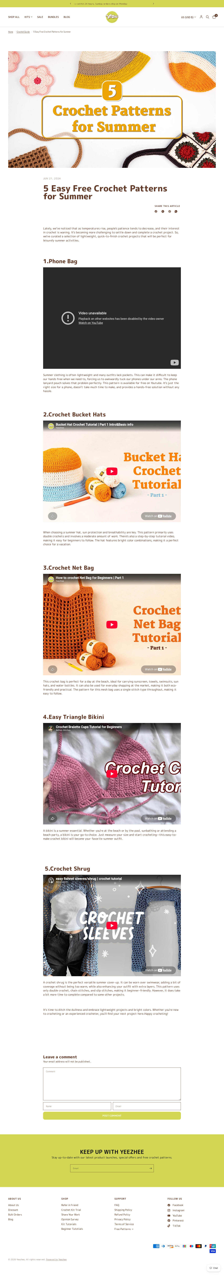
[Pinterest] (170, 211)
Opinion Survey (70, 1219)
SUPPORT (120, 1199)
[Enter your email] (150, 1168)
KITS (27, 17)
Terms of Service (124, 1224)
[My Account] (201, 17)
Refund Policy (122, 1214)
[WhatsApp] (177, 211)
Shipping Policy (123, 1210)
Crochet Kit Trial (71, 1210)
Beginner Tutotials (72, 1229)
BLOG (67, 17)
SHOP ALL (14, 17)
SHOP (64, 1199)
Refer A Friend (69, 1205)
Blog (10, 1219)
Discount (13, 1210)
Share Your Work (70, 1214)
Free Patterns (122, 1229)
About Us (13, 1205)
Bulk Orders (15, 1214)
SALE (40, 17)
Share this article (167, 206)
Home (10, 31)
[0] (213, 17)
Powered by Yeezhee (56, 1259)
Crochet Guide (23, 31)
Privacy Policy (122, 1219)
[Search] (207, 17)
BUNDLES (53, 17)
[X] (163, 211)
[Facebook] (157, 211)
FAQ (116, 1205)
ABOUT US (14, 1199)
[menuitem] (15, 17)
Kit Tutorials (68, 1224)
